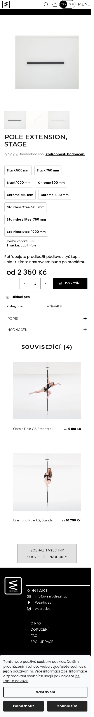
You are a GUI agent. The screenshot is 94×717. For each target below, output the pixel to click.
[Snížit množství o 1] (24, 283)
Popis (12, 319)
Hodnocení (18, 330)
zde (64, 671)
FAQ (34, 636)
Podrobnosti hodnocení (65, 154)
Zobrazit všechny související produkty (47, 553)
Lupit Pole (28, 245)
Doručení (40, 629)
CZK (63, 4)
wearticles (42, 609)
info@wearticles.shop (51, 596)
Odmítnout (23, 706)
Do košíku (73, 283)
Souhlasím (67, 706)
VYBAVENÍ (54, 306)
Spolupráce (42, 642)
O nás (36, 623)
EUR (71, 4)
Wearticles (43, 603)
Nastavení (45, 692)
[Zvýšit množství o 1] (45, 283)
